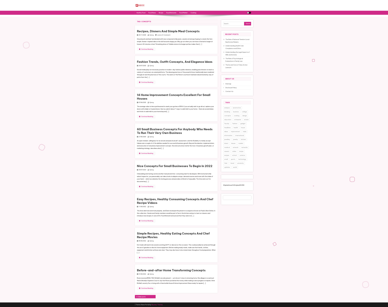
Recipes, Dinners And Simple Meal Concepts (168, 31)
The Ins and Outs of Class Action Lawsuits (236, 66)
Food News (152, 13)
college (244, 112)
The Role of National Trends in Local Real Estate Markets (237, 41)
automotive (237, 108)
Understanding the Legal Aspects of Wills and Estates (237, 53)
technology (242, 159)
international (239, 135)
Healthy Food (141, 13)
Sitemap (228, 84)
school (234, 155)
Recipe (161, 13)
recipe (241, 151)
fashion (234, 123)
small (226, 159)
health (236, 128)
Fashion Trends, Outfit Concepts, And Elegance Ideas (174, 62)
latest (226, 143)
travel (232, 163)
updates (227, 167)
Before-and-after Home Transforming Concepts (171, 270)
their (225, 163)
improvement (235, 131)
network (235, 147)
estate (246, 120)
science (242, 155)
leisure (233, 143)
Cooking (193, 13)
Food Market (183, 13)
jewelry (235, 139)
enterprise (237, 120)
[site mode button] (249, 13)
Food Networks (171, 13)
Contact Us (229, 91)
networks (244, 147)
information (228, 135)
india (244, 131)
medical (227, 147)
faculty (226, 123)
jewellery (227, 139)
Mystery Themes (157, 305)
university (240, 163)
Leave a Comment (163, 35)
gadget (242, 123)
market (240, 143)
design (244, 116)
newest (226, 151)
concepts (227, 116)
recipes (226, 155)
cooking (236, 116)
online (234, 151)
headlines (227, 128)
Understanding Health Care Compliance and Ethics (234, 47)
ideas (226, 131)
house (243, 128)
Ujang (151, 35)
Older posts (142, 297)
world (235, 167)
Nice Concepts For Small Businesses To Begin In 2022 (174, 166)
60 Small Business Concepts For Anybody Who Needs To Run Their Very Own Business (174, 131)
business (236, 112)
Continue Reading (147, 49)
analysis (227, 108)
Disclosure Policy (231, 88)
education (227, 120)
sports (233, 159)
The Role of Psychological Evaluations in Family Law (234, 60)
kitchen (243, 139)
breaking (227, 112)
